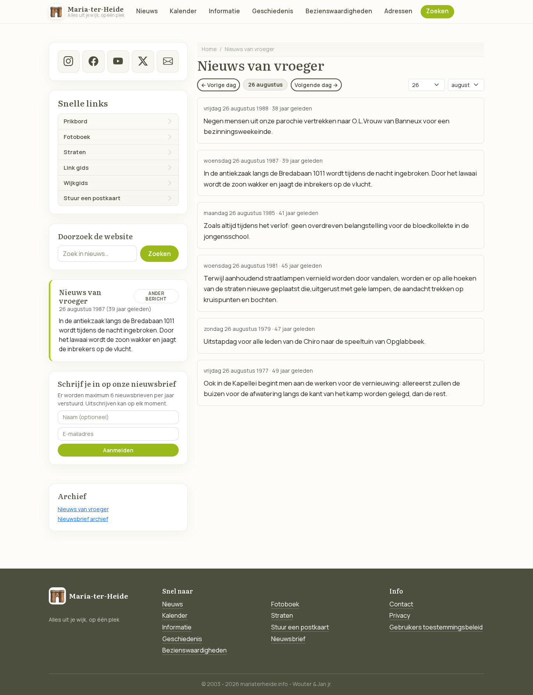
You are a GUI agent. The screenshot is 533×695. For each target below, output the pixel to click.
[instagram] (69, 61)
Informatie (224, 11)
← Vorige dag (218, 85)
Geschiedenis (272, 11)
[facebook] (93, 61)
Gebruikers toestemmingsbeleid (436, 627)
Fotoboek (285, 604)
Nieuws (147, 11)
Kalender (183, 11)
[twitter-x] (143, 61)
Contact (401, 604)
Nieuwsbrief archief (83, 519)
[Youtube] (118, 61)
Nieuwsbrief (288, 639)
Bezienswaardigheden (339, 11)
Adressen (398, 11)
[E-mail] (168, 61)
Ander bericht (156, 296)
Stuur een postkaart (300, 627)
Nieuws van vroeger (83, 509)
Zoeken (437, 11)
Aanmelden (118, 450)
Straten (282, 615)
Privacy (399, 615)
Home (209, 49)
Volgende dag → (316, 85)
